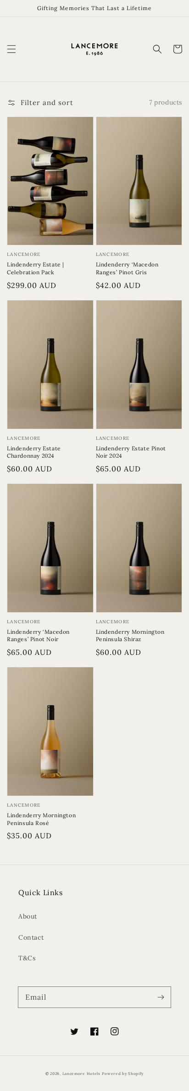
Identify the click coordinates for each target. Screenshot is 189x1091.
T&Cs (26, 958)
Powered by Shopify (123, 1073)
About (27, 916)
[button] (11, 49)
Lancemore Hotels (81, 1073)
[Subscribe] (160, 997)
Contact (31, 937)
